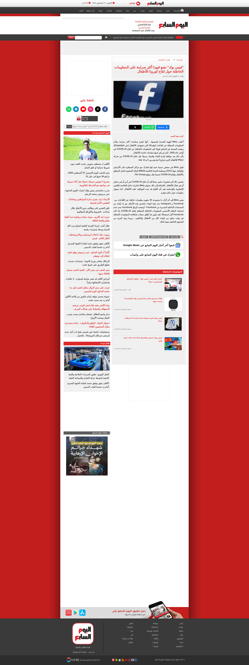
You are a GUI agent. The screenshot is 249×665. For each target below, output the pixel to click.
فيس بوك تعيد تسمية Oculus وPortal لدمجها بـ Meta (143, 320)
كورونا (143, 236)
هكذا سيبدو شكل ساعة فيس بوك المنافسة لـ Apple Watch (143, 300)
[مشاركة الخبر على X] (135, 127)
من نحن (91, 652)
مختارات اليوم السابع (100, 433)
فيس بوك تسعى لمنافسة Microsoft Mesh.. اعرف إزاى (142, 339)
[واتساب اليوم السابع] (69, 109)
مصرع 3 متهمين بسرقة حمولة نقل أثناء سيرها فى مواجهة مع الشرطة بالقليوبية (143, 37)
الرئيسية (180, 60)
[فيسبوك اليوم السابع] (105, 109)
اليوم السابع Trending (101, 133)
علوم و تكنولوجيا (164, 60)
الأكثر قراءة (105, 343)
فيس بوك (174, 236)
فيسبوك (161, 127)
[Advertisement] (124, 580)
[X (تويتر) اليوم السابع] (98, 109)
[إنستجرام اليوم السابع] (90, 109)
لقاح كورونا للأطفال (158, 236)
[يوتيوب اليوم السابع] (83, 109)
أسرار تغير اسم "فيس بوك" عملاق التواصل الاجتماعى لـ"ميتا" (144, 280)
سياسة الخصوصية (80, 652)
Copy (69, 126)
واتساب (147, 127)
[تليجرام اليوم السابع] (76, 109)
